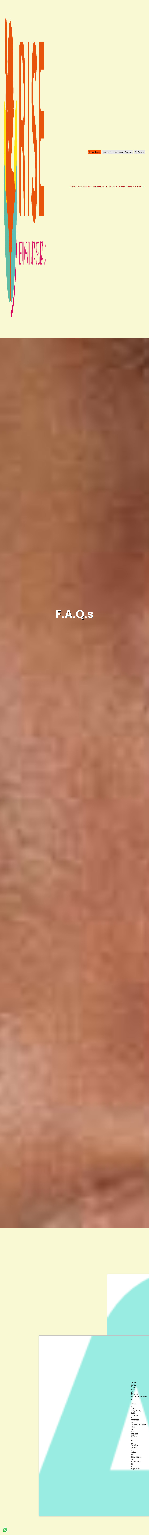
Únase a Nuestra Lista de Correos (117, 152)
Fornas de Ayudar (100, 186)
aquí (133, 1385)
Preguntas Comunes (117, 186)
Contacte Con (139, 186)
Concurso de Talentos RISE (80, 186)
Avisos (129, 186)
